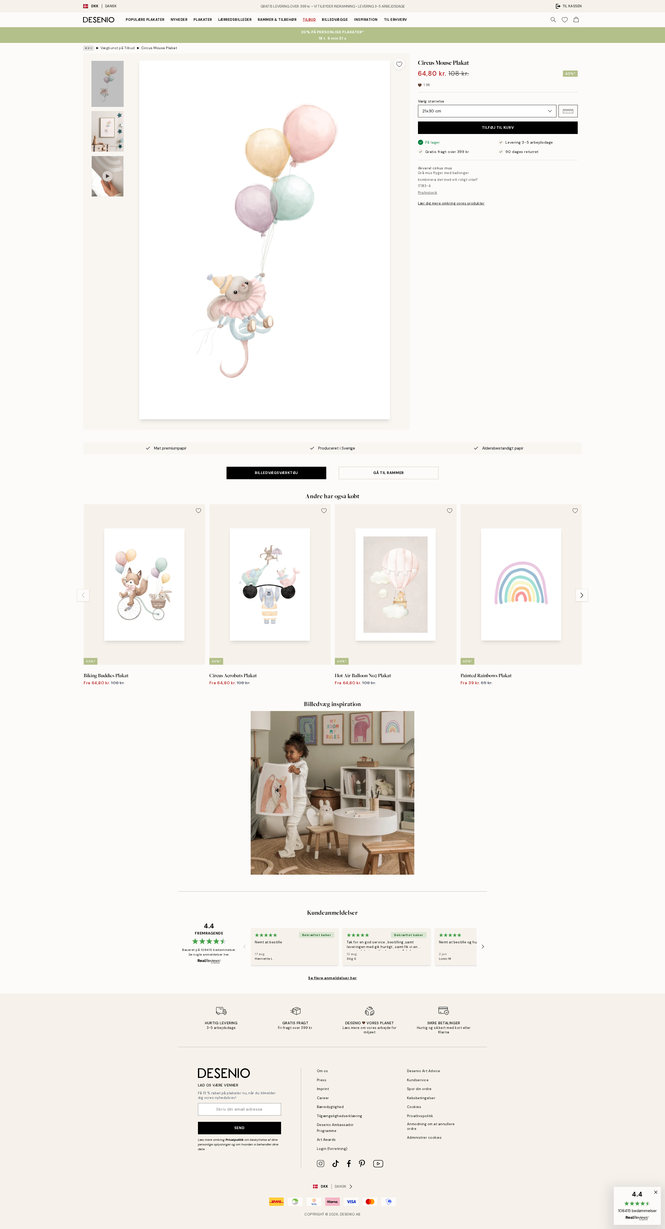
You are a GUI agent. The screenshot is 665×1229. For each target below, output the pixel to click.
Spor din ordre (419, 1089)
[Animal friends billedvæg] (332, 793)
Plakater (203, 19)
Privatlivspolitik (420, 1116)
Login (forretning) (332, 1149)
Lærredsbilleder (235, 19)
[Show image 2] (107, 131)
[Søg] (553, 19)
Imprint (323, 1089)
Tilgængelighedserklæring (339, 1116)
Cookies (414, 1107)
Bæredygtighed (330, 1107)
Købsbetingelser (421, 1098)
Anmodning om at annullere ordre (431, 1126)
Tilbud (309, 19)
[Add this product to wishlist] (399, 63)
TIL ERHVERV (395, 19)
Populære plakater (145, 19)
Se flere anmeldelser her (332, 978)
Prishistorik (427, 192)
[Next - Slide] (582, 595)
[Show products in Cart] (576, 20)
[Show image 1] (107, 84)
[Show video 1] (107, 176)
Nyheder (179, 19)
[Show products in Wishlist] (564, 20)
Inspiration (366, 19)
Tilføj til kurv (498, 127)
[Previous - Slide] (83, 595)
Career (323, 1098)
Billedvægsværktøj (276, 472)
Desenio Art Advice (423, 1071)
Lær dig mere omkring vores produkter (451, 203)
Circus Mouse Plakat (159, 48)
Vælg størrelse (431, 101)
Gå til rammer (388, 472)
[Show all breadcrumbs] (88, 48)
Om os (322, 1071)
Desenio (347, 1214)
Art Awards (326, 1139)
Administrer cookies (424, 1137)
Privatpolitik (234, 1140)
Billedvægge (335, 19)
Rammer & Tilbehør (277, 19)
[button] (568, 111)
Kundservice (418, 1080)
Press (322, 1080)
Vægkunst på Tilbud (118, 48)
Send (239, 1127)
